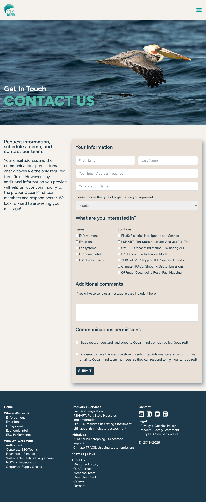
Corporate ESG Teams (22, 449)
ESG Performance (19, 435)
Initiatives (78, 435)
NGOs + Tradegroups (21, 462)
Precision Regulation (88, 411)
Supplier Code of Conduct (159, 434)
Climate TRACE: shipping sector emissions (103, 447)
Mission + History (85, 464)
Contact (145, 407)
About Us (78, 460)
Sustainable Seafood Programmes (30, 458)
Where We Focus (16, 413)
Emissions (13, 422)
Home (8, 407)
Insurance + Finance (20, 454)
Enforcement (15, 417)
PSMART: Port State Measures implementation (95, 418)
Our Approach (83, 469)
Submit (85, 371)
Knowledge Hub (83, 454)
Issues (80, 229)
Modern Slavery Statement (160, 430)
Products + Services (86, 407)
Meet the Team (84, 473)
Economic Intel (17, 430)
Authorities (14, 445)
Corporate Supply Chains (24, 467)
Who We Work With (18, 441)
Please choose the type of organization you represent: (115, 197)
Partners (79, 486)
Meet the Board (84, 477)
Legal (143, 421)
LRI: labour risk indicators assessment (99, 428)
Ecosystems (14, 426)
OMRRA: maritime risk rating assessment (102, 424)
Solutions (124, 229)
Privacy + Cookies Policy (158, 426)
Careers (78, 481)
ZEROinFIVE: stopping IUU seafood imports (98, 441)
